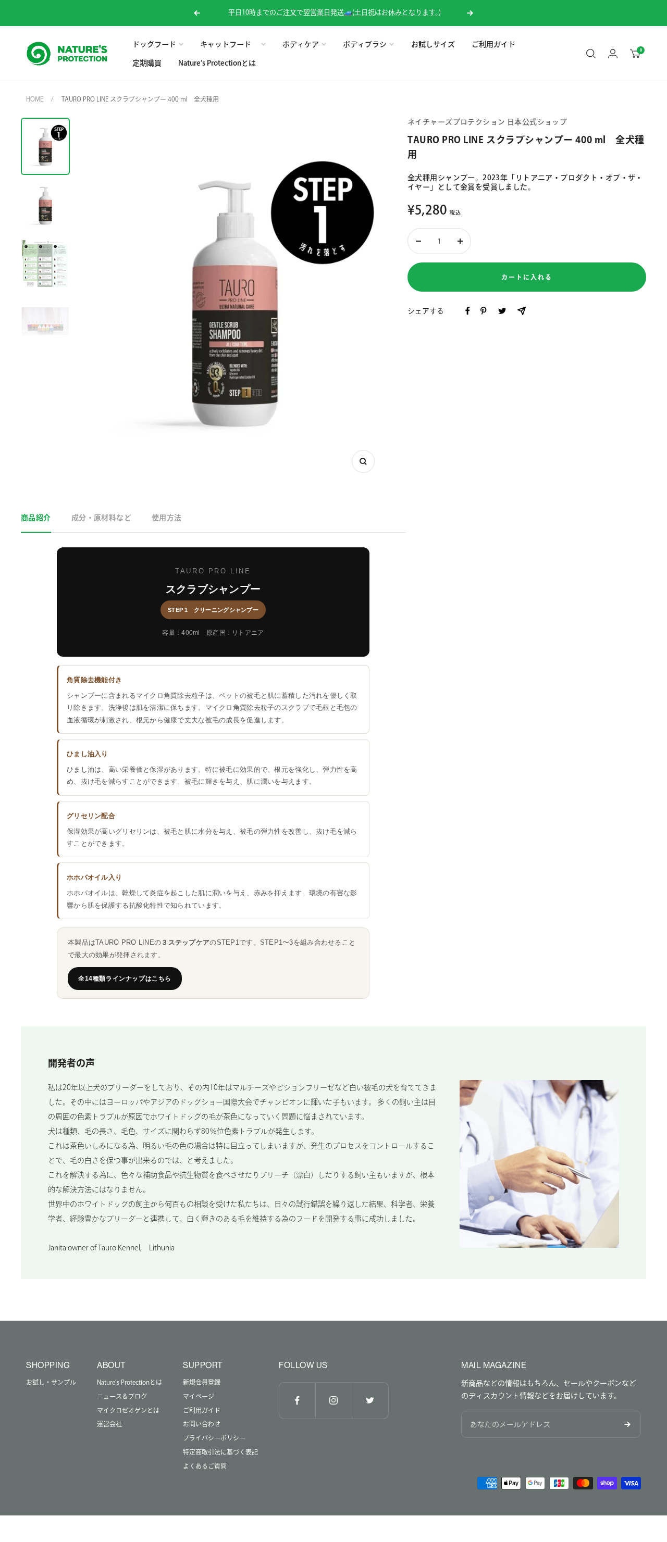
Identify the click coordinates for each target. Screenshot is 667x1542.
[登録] (627, 1424)
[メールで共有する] (521, 311)
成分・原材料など (101, 517)
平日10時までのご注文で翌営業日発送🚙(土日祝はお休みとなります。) (334, 12)
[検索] (591, 53)
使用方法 (167, 517)
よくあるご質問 (205, 1466)
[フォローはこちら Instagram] (333, 1400)
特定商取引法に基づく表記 (220, 1452)
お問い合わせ (201, 1424)
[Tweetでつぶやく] (502, 311)
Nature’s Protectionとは (217, 63)
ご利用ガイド (493, 44)
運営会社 (109, 1424)
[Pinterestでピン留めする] (483, 311)
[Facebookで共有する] (467, 311)
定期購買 (147, 63)
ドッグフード (154, 44)
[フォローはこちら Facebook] (297, 1400)
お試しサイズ (433, 44)
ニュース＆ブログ (122, 1396)
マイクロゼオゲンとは (128, 1410)
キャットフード (229, 44)
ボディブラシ (365, 44)
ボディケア (300, 44)
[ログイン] (612, 53)
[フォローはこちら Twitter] (370, 1400)
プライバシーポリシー (214, 1438)
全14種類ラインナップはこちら (124, 978)
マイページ (198, 1396)
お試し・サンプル (51, 1382)
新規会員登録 (201, 1382)
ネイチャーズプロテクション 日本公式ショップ (487, 122)
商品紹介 (36, 517)
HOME (34, 99)
